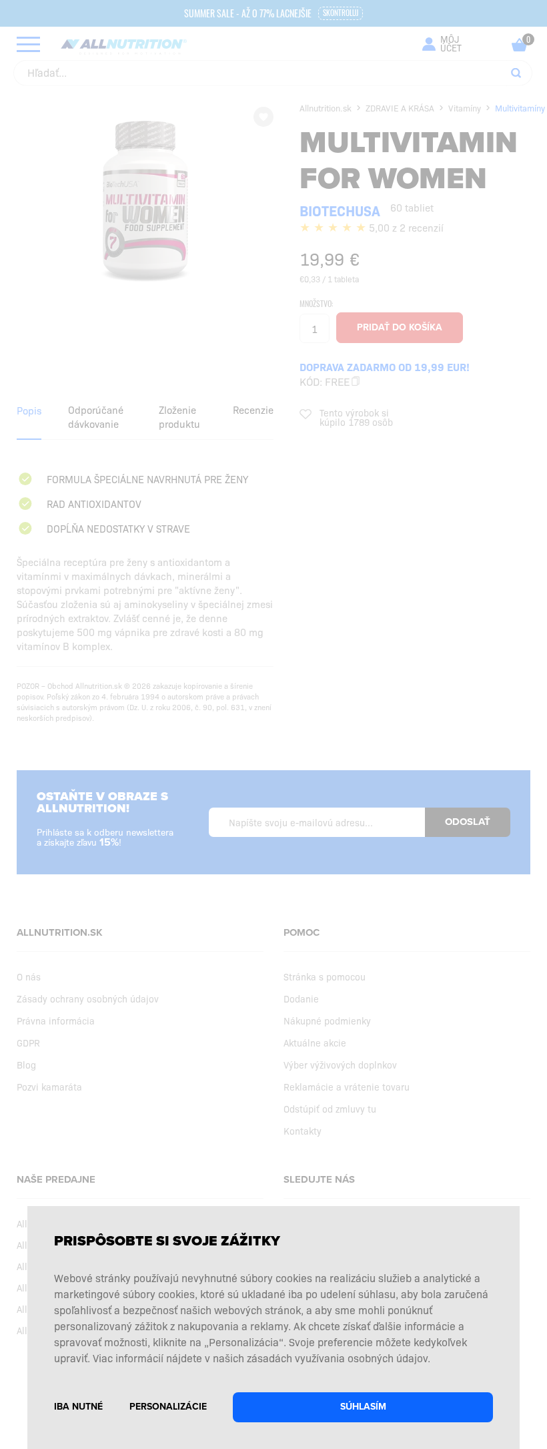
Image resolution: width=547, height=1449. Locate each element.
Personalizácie (168, 1406)
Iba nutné (78, 1406)
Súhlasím (363, 1406)
